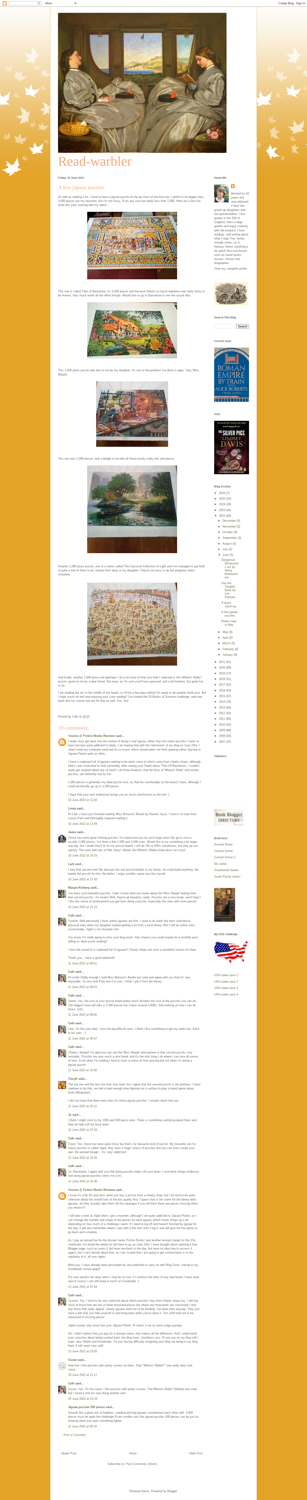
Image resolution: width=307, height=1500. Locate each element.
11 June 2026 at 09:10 (82, 1426)
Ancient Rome (223, 844)
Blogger (172, 1491)
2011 (222, 718)
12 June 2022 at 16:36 (82, 1181)
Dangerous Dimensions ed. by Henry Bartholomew (229, 568)
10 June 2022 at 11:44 (82, 800)
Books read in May (228, 622)
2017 (222, 684)
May (225, 632)
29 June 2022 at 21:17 (82, 1375)
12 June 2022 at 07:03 (82, 1129)
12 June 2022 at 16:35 (82, 1157)
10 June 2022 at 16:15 (82, 855)
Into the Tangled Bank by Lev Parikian (228, 590)
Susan (72, 1359)
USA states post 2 (226, 981)
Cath (71, 915)
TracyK (73, 1078)
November (229, 526)
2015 (222, 696)
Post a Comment (75, 1435)
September (230, 537)
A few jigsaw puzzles (229, 613)
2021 (222, 662)
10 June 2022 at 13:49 (82, 823)
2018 (222, 679)
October (228, 532)
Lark (71, 864)
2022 (222, 515)
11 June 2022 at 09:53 (82, 987)
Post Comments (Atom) (141, 1464)
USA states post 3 (226, 988)
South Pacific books (227, 876)
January (228, 654)
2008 (222, 736)
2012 (222, 713)
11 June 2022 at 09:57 (82, 1038)
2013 (222, 707)
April (225, 637)
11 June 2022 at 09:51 (82, 963)
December (229, 520)
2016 (222, 690)
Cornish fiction (223, 851)
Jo (69, 1114)
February (228, 649)
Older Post (196, 1453)
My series (220, 863)
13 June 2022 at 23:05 (82, 1351)
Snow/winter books (226, 870)
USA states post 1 (226, 975)
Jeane (72, 832)
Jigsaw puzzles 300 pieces (86, 1407)
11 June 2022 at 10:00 (82, 1070)
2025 (222, 498)
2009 (222, 730)
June (226, 555)
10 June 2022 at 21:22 (82, 907)
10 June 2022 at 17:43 (82, 879)
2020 (222, 667)
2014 (222, 701)
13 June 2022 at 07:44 (82, 1286)
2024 (222, 504)
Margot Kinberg (79, 887)
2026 (222, 493)
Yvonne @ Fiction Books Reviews (91, 736)
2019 (222, 673)
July (225, 549)
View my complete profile (230, 268)
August (227, 543)
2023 (222, 510)
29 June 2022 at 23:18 (82, 1398)
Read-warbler (95, 161)
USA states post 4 (226, 994)
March (226, 643)
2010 (222, 724)
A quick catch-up (228, 604)
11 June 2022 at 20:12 (82, 1106)
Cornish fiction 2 (224, 857)
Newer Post (68, 1453)
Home (133, 1453)
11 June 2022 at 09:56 (82, 1014)
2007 (222, 741)
